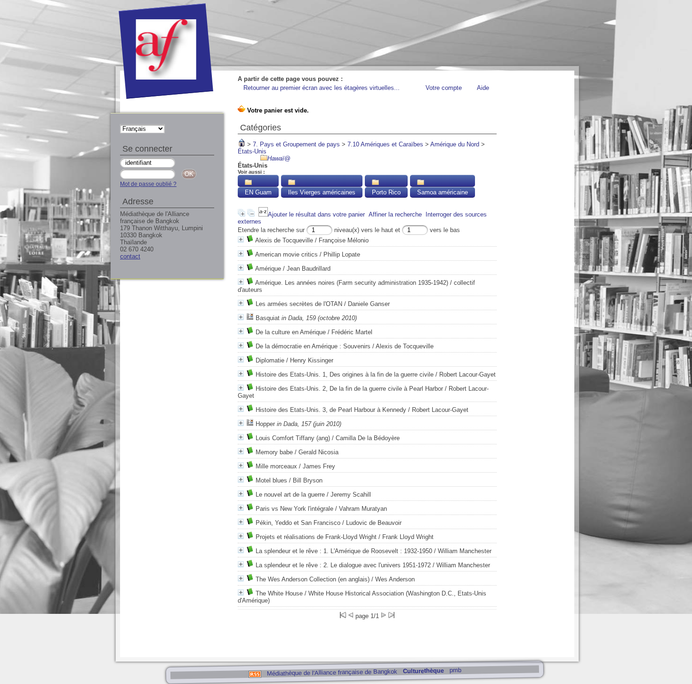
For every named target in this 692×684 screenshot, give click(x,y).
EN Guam (258, 192)
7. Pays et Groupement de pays (296, 144)
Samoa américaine (442, 192)
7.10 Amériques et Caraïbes (385, 144)
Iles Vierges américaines (321, 192)
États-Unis (252, 151)
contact (130, 256)
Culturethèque (422, 671)
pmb (455, 670)
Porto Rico (386, 192)
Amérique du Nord (454, 144)
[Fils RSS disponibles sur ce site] (254, 673)
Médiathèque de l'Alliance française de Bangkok (331, 672)
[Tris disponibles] (263, 214)
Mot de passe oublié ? (148, 184)
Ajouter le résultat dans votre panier (316, 214)
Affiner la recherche (395, 214)
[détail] (241, 239)
